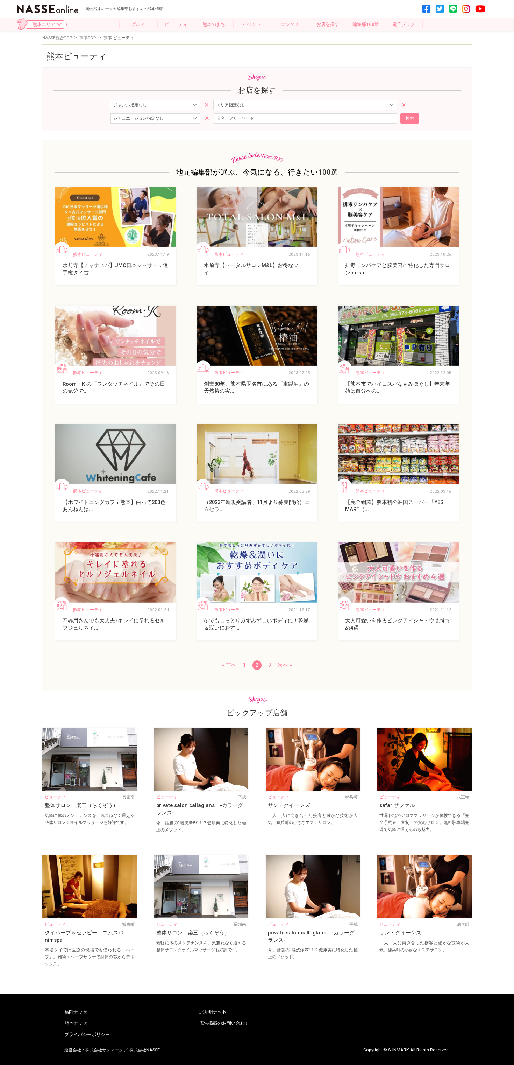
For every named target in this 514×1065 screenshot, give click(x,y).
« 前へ (229, 665)
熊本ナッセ (75, 1023)
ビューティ (176, 24)
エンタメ (290, 24)
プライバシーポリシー (87, 1034)
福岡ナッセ (75, 1012)
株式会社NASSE (144, 1049)
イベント (252, 24)
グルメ (138, 24)
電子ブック (403, 24)
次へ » (285, 665)
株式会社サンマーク (104, 1049)
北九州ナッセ (213, 1012)
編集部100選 (365, 24)
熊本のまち (213, 24)
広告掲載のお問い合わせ (224, 1023)
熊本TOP (88, 37)
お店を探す (327, 24)
